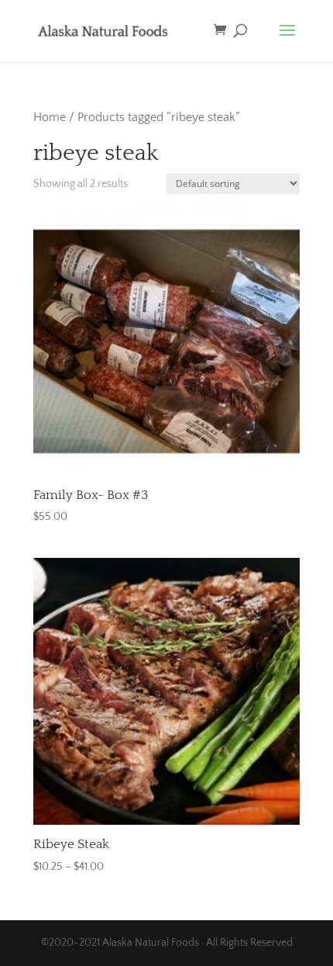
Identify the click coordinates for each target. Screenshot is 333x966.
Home (49, 117)
